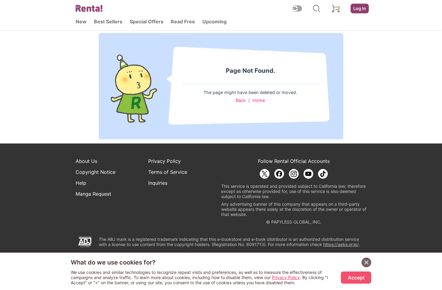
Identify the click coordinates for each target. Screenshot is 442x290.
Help (81, 183)
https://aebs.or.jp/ (341, 244)
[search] (316, 8)
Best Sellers (108, 22)
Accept (356, 278)
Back (241, 100)
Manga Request (93, 194)
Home (258, 100)
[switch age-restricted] (297, 8)
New (81, 22)
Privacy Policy (164, 161)
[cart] (336, 8)
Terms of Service (167, 172)
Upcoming (214, 22)
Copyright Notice (95, 172)
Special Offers (146, 22)
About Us (86, 161)
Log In (359, 8)
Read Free (183, 22)
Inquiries (157, 183)
